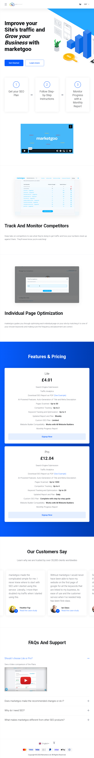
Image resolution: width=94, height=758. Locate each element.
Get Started (14, 63)
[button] (47, 701)
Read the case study (28, 610)
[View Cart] (80, 4)
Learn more (35, 63)
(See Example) (60, 395)
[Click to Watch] (26, 680)
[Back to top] (54, 743)
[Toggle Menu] (6, 4)
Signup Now (47, 436)
